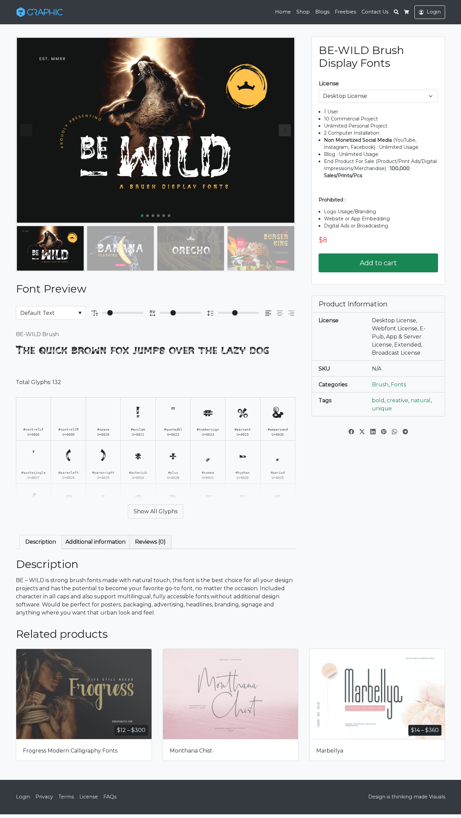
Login (23, 797)
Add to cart (378, 263)
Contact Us (374, 12)
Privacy (44, 797)
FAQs (109, 797)
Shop (303, 12)
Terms (66, 797)
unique (382, 408)
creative (397, 400)
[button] (285, 130)
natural (421, 400)
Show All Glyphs (156, 511)
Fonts (398, 384)
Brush (380, 384)
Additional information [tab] (95, 542)
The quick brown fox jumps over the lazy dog (142, 350)
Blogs (322, 12)
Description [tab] (40, 542)
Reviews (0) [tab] (150, 542)
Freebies (345, 12)
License (329, 83)
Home (283, 12)
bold (378, 400)
